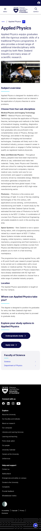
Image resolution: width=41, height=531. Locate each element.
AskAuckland (6, 474)
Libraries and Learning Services (12, 432)
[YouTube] (18, 403)
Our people (6, 445)
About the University (9, 414)
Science (7, 361)
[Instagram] (13, 403)
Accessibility (5, 510)
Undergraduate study (14, 336)
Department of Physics (13, 365)
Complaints (6, 487)
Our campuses (7, 428)
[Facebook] (3, 403)
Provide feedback (8, 491)
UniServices (6, 458)
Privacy (22, 510)
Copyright (14, 510)
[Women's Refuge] (4, 506)
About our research (8, 423)
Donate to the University (10, 482)
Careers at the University (10, 454)
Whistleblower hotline (9, 496)
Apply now (9, 345)
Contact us (5, 469)
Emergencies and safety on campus (14, 478)
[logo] (20, 10)
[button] (39, 3)
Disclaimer (5, 513)
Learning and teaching (9, 436)
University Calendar (8, 450)
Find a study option (8, 441)
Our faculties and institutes (11, 419)
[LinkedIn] (8, 403)
